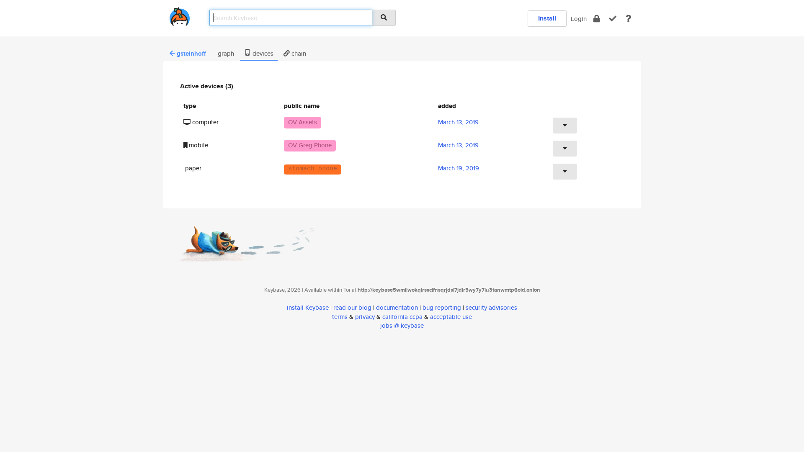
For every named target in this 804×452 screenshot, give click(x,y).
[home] (180, 15)
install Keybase (308, 307)
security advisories (491, 307)
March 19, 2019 (458, 168)
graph (225, 53)
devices (262, 53)
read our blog (352, 307)
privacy (365, 316)
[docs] (628, 18)
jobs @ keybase (402, 325)
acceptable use (451, 316)
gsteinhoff (191, 53)
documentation (397, 307)
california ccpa (402, 316)
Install (547, 18)
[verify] (612, 18)
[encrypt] (596, 18)
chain (298, 53)
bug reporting (442, 307)
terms (340, 316)
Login (579, 18)
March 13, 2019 (458, 122)
